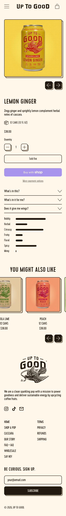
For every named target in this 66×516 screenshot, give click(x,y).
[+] (24, 147)
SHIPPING (41, 439)
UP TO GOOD (18, 507)
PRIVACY (41, 427)
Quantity (8, 139)
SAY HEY (8, 456)
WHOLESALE (10, 451)
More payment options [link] (33, 181)
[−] (7, 147)
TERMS (40, 422)
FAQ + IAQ (9, 445)
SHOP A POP (10, 427)
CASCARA (9, 433)
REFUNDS (41, 433)
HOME (7, 422)
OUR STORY (9, 439)
